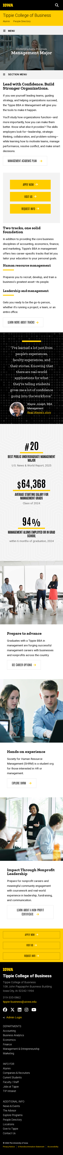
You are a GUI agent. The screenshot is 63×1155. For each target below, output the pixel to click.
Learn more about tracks (21, 322)
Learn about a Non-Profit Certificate (30, 912)
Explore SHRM (19, 783)
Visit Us (28, 196)
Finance (7, 1044)
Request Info (28, 208)
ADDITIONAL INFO (13, 1101)
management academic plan (22, 161)
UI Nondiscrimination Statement (31, 1147)
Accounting (9, 1030)
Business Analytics (13, 1035)
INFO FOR (8, 1063)
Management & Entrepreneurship (21, 1048)
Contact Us (9, 1133)
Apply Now (28, 184)
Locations (8, 1124)
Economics (9, 1039)
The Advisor (9, 1110)
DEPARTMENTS (12, 1026)
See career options (22, 665)
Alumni (6, 21)
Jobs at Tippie (11, 1086)
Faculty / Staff (11, 1082)
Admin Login (14, 1017)
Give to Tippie (10, 1128)
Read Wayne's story (39, 412)
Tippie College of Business (27, 15)
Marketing (8, 1053)
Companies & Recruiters (16, 1072)
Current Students (12, 1077)
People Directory (22, 21)
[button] (57, 5)
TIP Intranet (9, 1091)
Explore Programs (13, 1115)
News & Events (11, 1106)
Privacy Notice (9, 1147)
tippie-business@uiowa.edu (19, 1001)
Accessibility (52, 1147)
